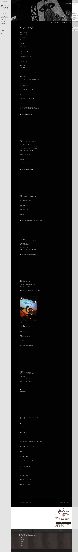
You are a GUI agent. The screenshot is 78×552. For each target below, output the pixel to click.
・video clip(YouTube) (4, 16)
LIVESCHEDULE (28, 530)
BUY (1, 33)
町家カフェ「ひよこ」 (67, 530)
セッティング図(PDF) (23, 547)
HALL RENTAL (3, 21)
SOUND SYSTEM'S (4, 19)
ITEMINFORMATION (35, 530)
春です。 (75, 17)
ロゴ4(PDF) (22, 543)
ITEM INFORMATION (4, 17)
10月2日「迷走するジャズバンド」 (26, 502)
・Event (2, 30)
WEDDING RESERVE (4, 35)
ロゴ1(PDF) (22, 537)
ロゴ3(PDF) (22, 541)
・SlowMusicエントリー (5, 31)
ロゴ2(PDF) (22, 539)
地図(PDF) (21, 545)
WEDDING (2, 25)
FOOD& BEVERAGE (54, 530)
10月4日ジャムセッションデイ (64, 502)
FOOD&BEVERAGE (4, 23)
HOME (2, 11)
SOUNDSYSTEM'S (41, 530)
